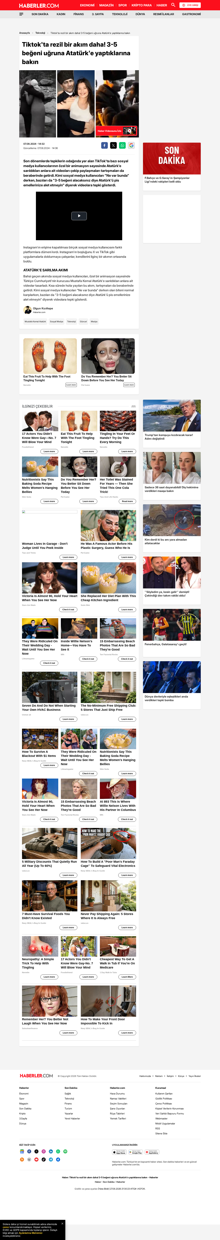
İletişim (170, 1076)
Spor (21, 1098)
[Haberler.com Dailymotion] (58, 1160)
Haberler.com (117, 1087)
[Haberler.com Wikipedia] (29, 1160)
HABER (162, 5)
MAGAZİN (106, 5)
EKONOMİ (87, 5)
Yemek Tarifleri (118, 1118)
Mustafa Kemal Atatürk (35, 321)
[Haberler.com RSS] (22, 1160)
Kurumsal (160, 1087)
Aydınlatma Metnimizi (30, 1232)
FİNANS (79, 14)
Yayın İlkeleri (195, 1076)
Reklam (159, 1076)
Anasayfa (24, 32)
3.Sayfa (23, 1118)
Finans (68, 1103)
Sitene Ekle (161, 1133)
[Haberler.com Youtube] (36, 1160)
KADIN (61, 14)
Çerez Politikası (163, 1103)
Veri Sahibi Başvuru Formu (169, 1113)
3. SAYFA (98, 14)
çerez (6, 1227)
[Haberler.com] (36, 1076)
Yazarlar (69, 1113)
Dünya (22, 1123)
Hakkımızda (145, 1076)
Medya (94, 321)
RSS (157, 1128)
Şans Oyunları (117, 1108)
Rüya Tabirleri (117, 1113)
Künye (181, 1076)
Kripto (22, 1113)
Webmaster (161, 1118)
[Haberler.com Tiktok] (43, 1160)
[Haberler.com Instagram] (43, 1152)
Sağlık (68, 1093)
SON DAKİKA (40, 14)
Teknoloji (40, 32)
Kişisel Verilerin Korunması (169, 1108)
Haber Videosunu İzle (109, 130)
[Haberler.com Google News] (22, 1152)
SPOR (122, 5)
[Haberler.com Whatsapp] (58, 1152)
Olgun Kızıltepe (43, 308)
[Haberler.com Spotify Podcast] (65, 1152)
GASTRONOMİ (191, 14)
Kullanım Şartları (164, 1093)
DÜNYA (140, 14)
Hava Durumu (117, 1093)
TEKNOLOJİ (119, 14)
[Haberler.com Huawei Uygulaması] (152, 1152)
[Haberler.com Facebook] (29, 1152)
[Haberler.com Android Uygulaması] (135, 1152)
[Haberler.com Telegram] (51, 1160)
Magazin (23, 1103)
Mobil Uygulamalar (165, 1123)
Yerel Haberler (72, 1118)
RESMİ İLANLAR (163, 14)
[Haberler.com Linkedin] (51, 1152)
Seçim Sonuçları (118, 1103)
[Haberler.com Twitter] (36, 1152)
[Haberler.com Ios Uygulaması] (119, 1152)
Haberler (24, 1087)
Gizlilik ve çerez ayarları (86, 1188)
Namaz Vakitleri (118, 1098)
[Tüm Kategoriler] (21, 14)
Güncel (83, 321)
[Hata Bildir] (103, 1188)
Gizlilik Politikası (163, 1098)
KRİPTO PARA (142, 5)
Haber (98, 1181)
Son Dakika (25, 1108)
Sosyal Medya (56, 321)
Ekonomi (24, 1093)
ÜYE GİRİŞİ (192, 5)
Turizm (68, 1108)
